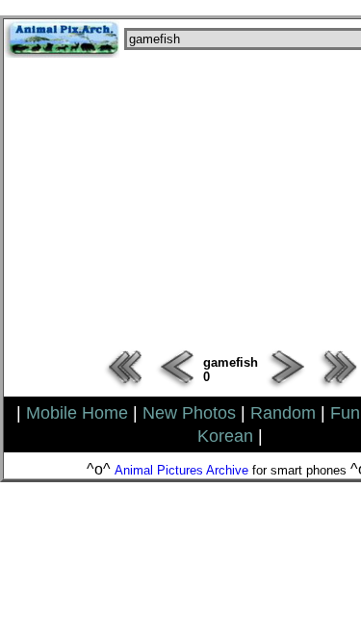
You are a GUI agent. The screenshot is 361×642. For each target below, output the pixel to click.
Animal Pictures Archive (181, 470)
